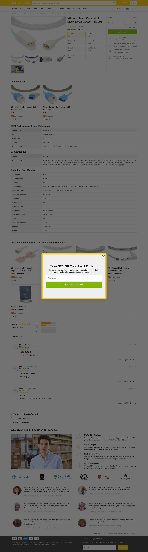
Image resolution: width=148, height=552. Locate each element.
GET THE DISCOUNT (74, 285)
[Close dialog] (103, 256)
